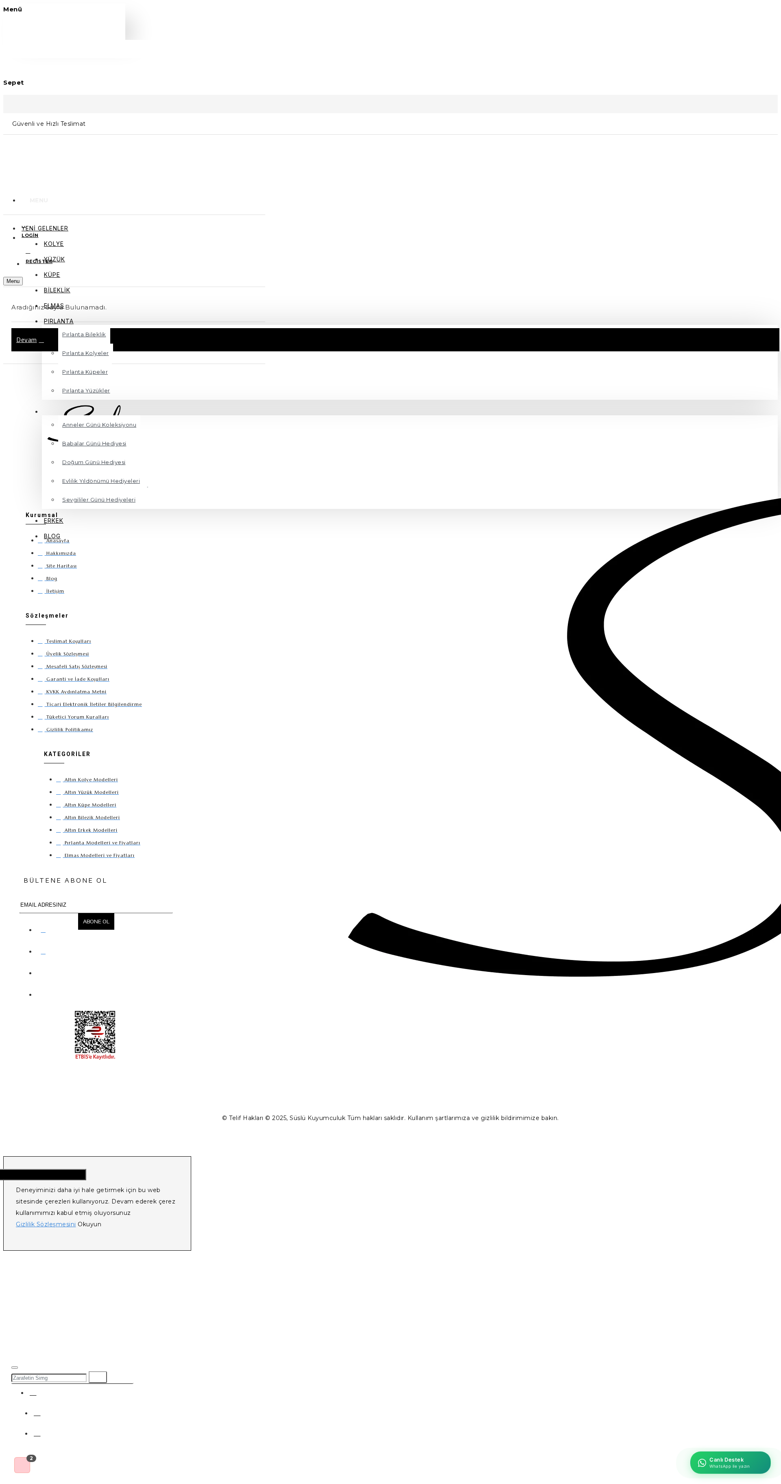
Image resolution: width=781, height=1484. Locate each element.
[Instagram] (45, 950)
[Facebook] (45, 928)
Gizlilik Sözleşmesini (46, 1224)
